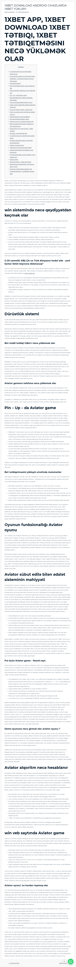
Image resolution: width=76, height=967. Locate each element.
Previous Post (13, 963)
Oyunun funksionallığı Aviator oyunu (21, 102)
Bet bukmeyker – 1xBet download (20, 162)
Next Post (63, 963)
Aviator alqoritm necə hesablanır (20, 116)
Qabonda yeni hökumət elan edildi (20, 147)
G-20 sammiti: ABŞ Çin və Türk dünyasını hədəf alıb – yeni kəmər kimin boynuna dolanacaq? (22, 78)
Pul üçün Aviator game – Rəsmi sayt (21, 109)
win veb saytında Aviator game (19, 119)
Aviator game (14, 159)
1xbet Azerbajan (10, 12)
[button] (70, 961)
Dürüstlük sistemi (15, 83)
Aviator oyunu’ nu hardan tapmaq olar (21, 121)
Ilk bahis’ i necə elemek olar (18, 133)
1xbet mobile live (29, 273)
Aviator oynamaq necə (17, 145)
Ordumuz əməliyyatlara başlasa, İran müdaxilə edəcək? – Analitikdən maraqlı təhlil (22, 171)
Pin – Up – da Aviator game (18, 95)
